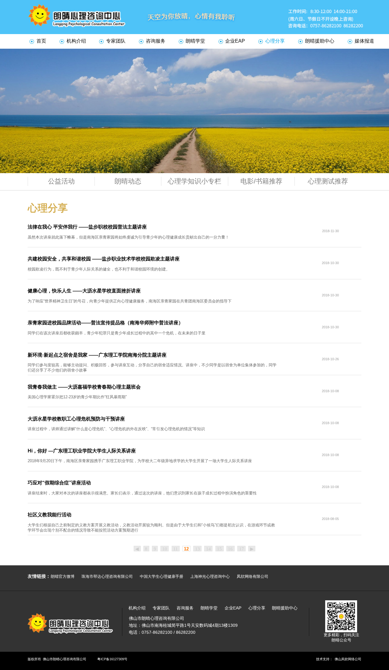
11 (175, 548)
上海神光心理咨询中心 (210, 576)
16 (230, 548)
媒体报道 (364, 41)
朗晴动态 (128, 181)
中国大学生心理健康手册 (161, 576)
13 (197, 548)
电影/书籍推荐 (261, 181)
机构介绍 (76, 41)
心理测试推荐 (328, 181)
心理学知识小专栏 (194, 181)
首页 (41, 41)
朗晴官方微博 (62, 576)
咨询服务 (155, 41)
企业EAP (235, 41)
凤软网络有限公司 (252, 576)
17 (241, 548)
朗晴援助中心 (319, 41)
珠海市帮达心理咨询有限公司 (107, 576)
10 (164, 548)
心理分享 (275, 41)
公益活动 (61, 181)
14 (208, 548)
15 (219, 548)
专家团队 (116, 41)
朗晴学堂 (195, 41)
